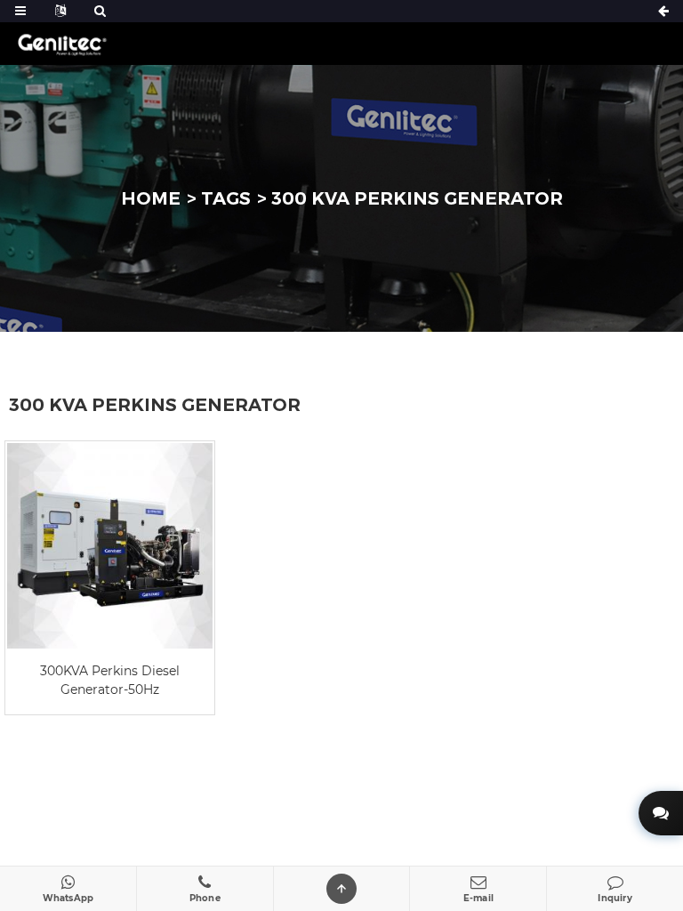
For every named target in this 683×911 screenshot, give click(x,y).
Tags (226, 198)
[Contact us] (661, 813)
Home (151, 198)
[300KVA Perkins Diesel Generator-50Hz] (110, 546)
